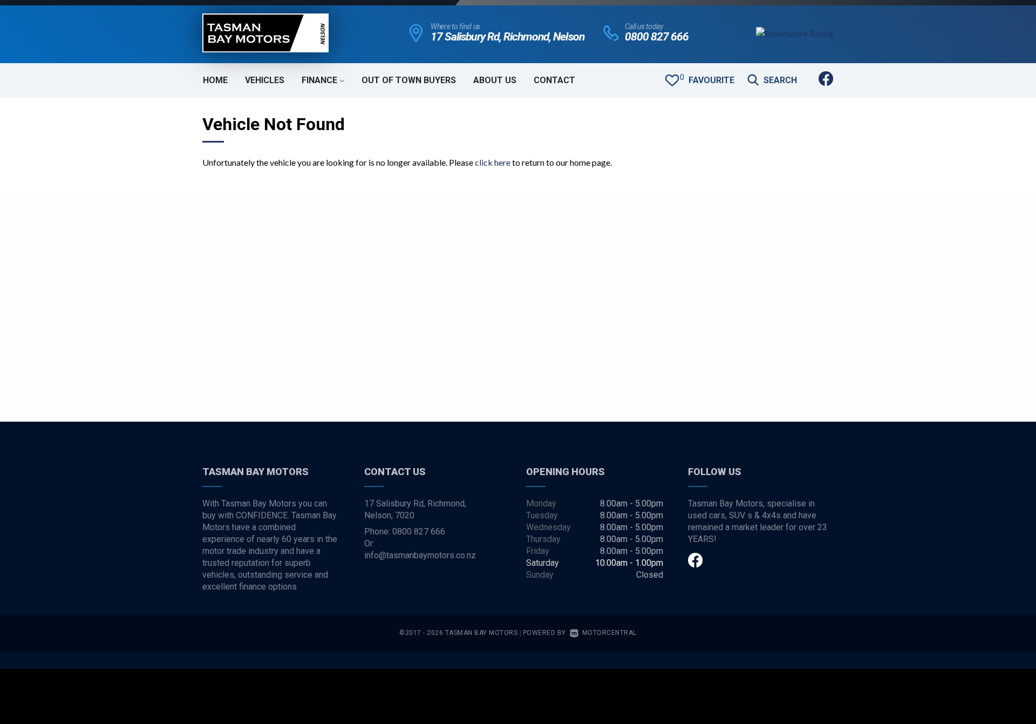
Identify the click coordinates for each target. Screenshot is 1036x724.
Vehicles (264, 80)
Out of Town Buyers (409, 80)
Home (215, 80)
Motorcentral (609, 633)
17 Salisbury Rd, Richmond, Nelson (507, 36)
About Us (494, 80)
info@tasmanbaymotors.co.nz (420, 555)
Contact (554, 80)
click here (492, 162)
